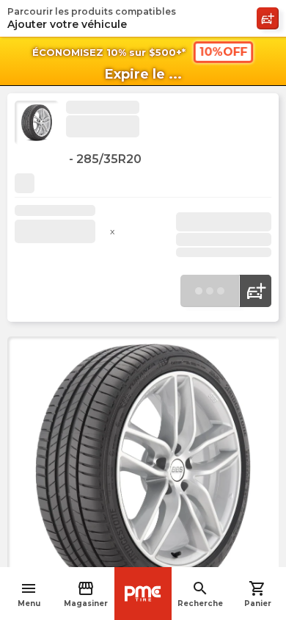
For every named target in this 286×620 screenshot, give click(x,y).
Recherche (200, 594)
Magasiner (86, 594)
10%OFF (223, 52)
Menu (29, 594)
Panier (257, 594)
